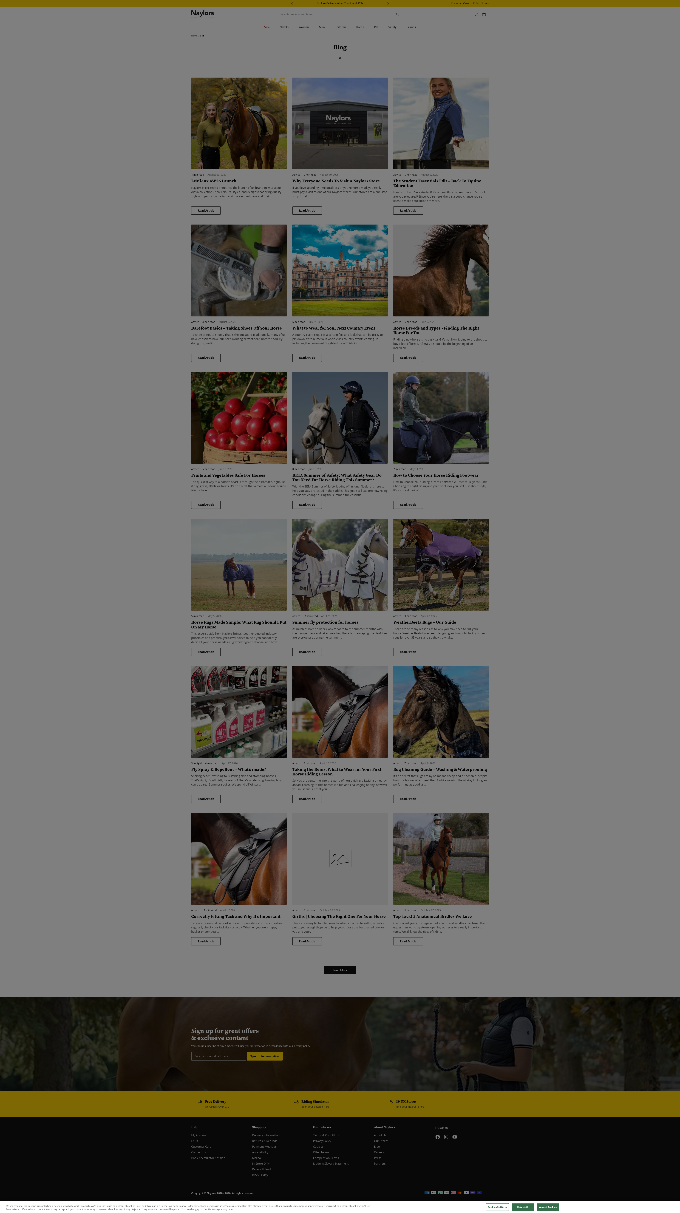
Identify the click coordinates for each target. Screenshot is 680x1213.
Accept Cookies (548, 1207)
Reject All (522, 1207)
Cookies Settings (497, 1207)
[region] (340, 1207)
